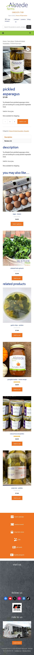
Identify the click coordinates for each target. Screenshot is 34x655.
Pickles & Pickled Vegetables (16, 131)
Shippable (26, 131)
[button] (28, 49)
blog (29, 19)
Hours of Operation (21, 15)
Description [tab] (8, 137)
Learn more (17, 643)
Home (5, 41)
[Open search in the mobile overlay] (17, 27)
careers (23, 19)
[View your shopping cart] (30, 33)
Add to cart (22, 121)
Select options (17, 224)
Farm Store (11, 41)
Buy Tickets (7, 20)
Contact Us (18, 651)
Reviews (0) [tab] (8, 141)
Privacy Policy (27, 651)
